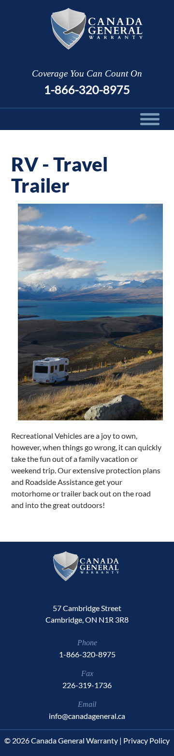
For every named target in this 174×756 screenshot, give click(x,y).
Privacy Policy (146, 740)
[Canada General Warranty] (87, 28)
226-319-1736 (87, 685)
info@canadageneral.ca (87, 715)
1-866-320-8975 (87, 89)
